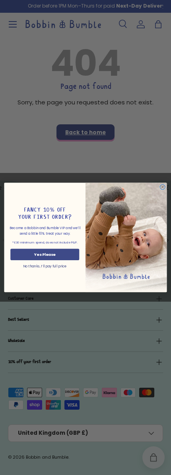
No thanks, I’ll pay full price (44, 267)
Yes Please (44, 254)
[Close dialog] (162, 187)
